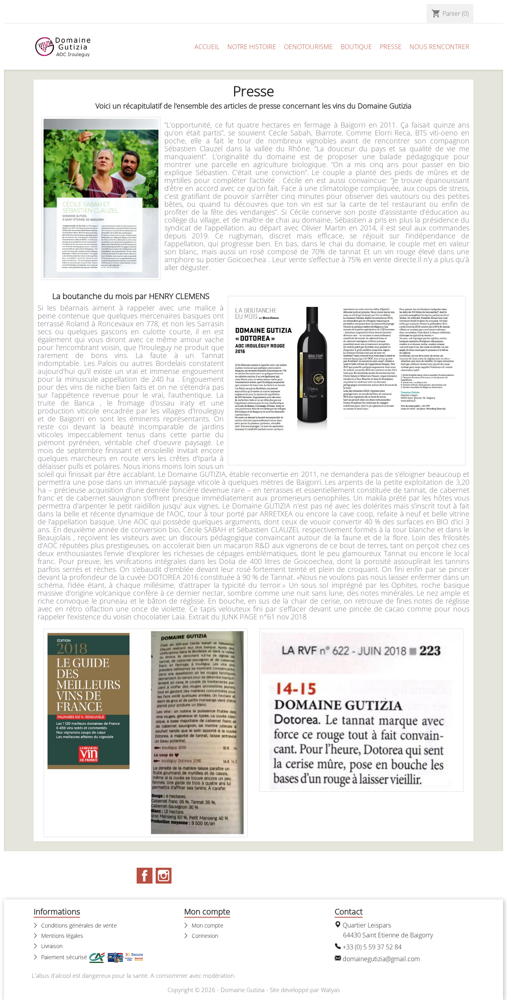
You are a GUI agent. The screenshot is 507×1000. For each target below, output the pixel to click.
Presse (391, 46)
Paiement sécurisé (64, 957)
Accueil (206, 46)
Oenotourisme (308, 46)
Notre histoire (251, 46)
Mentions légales (61, 935)
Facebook (144, 876)
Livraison (51, 946)
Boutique (356, 46)
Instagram (164, 876)
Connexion (204, 935)
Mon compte (206, 925)
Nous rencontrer (439, 46)
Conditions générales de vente (78, 925)
